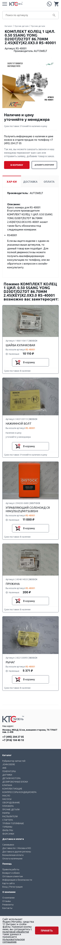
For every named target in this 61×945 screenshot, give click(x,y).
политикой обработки (16, 931)
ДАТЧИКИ (7, 775)
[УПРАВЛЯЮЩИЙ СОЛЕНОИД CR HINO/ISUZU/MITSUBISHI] (30, 481)
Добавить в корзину (44, 165)
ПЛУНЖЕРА (8, 806)
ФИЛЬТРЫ (7, 830)
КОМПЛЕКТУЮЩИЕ (12, 788)
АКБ (4, 768)
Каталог (8, 26)
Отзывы (6, 901)
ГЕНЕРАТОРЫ (9, 771)
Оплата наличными (12, 858)
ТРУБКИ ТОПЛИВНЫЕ (13, 823)
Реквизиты (8, 904)
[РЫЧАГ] (30, 635)
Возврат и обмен (11, 873)
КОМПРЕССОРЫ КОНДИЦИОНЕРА (19, 792)
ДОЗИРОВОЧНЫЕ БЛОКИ (15, 781)
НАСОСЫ (6, 799)
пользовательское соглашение (14, 940)
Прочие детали (22, 26)
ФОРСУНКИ (8, 834)
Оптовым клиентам (12, 876)
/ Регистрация (15, 887)
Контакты (7, 908)
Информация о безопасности (17, 880)
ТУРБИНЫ (7, 827)
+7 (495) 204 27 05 (49, 4)
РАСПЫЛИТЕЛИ (10, 816)
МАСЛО (6, 795)
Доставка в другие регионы (16, 851)
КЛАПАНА (7, 785)
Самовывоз (8, 844)
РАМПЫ (6, 813)
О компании (8, 897)
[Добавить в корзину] (17, 362)
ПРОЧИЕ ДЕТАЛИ (11, 809)
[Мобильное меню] (4, 4)
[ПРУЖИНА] (30, 560)
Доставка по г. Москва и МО (16, 848)
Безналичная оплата (12, 855)
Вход (5, 887)
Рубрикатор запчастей (13, 761)
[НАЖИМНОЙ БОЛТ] (30, 397)
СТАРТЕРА (7, 820)
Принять (47, 930)
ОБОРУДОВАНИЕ (11, 802)
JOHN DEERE (8, 764)
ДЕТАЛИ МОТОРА (11, 778)
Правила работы (10, 869)
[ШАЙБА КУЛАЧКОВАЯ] (30, 321)
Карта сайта (8, 883)
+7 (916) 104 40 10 (13, 740)
